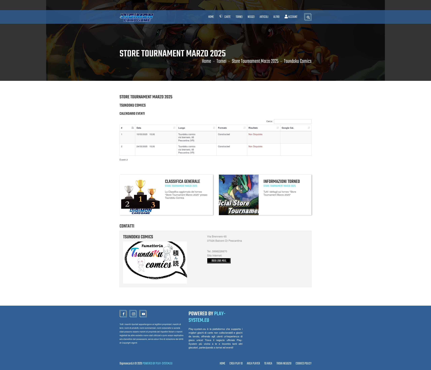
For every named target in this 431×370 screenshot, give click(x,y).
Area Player (253, 363)
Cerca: (269, 121)
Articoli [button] (264, 17)
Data (139, 127)
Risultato (253, 127)
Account (292, 17)
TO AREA (268, 363)
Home (211, 17)
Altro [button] (276, 17)
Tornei (221, 61)
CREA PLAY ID (236, 363)
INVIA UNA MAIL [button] (218, 260)
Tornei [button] (239, 17)
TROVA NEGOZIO (283, 363)
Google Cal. (288, 127)
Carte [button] (227, 17)
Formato (222, 127)
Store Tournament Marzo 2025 (255, 61)
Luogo (181, 127)
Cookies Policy (303, 363)
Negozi (251, 17)
